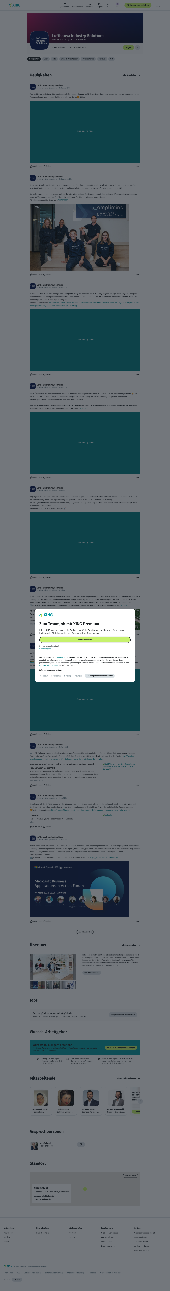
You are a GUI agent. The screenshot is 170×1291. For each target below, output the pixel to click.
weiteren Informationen (48, 665)
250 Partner (61, 657)
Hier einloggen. (45, 649)
